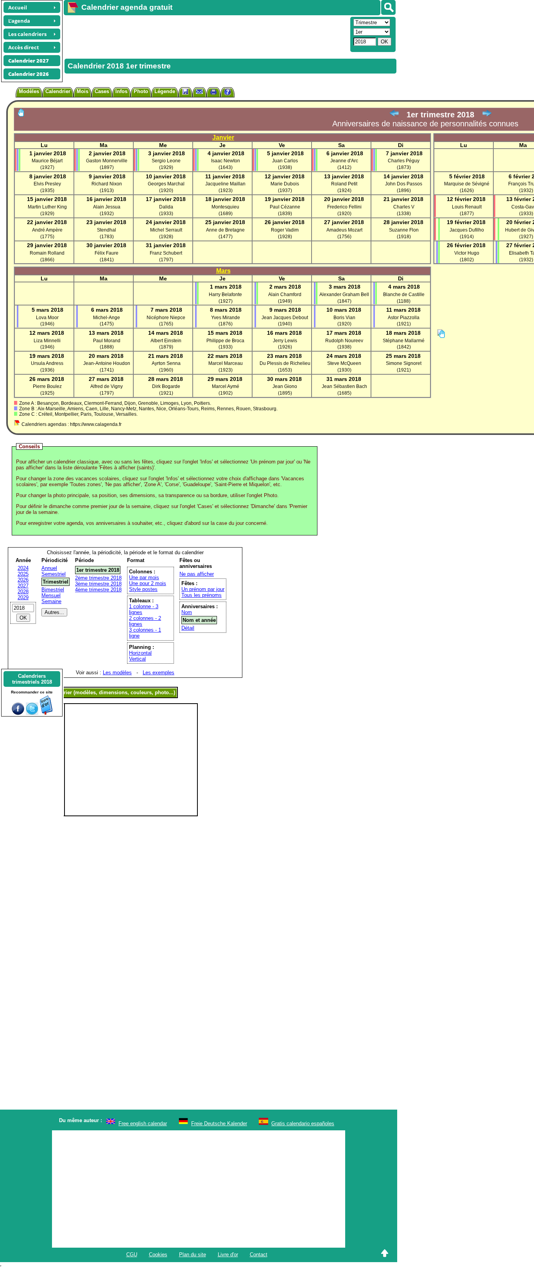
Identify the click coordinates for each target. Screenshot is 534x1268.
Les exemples (158, 672)
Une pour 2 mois (147, 583)
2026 (23, 580)
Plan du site (192, 1254)
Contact (258, 1254)
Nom (186, 612)
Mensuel (51, 595)
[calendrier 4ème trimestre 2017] (394, 114)
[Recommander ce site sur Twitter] (32, 713)
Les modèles (117, 672)
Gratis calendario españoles (302, 1123)
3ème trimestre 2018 (98, 584)
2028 (23, 591)
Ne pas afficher (196, 574)
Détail (187, 628)
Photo (141, 91)
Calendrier (57, 91)
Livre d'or (228, 1254)
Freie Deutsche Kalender (219, 1123)
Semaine (51, 601)
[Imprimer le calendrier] (213, 93)
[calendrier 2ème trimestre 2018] (486, 114)
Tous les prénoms (201, 595)
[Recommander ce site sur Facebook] (18, 713)
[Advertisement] (206, 33)
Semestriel (53, 574)
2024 (23, 568)
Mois (82, 91)
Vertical (137, 659)
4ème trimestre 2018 (98, 590)
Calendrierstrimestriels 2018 (32, 679)
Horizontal (140, 653)
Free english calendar (142, 1123)
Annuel (49, 568)
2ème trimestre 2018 (98, 578)
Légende (164, 91)
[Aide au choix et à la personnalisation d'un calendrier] (227, 93)
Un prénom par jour (202, 589)
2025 (23, 574)
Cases (102, 91)
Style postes (143, 589)
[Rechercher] (388, 7)
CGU (131, 1254)
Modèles (29, 91)
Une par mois (144, 577)
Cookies (158, 1254)
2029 (23, 597)
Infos (121, 91)
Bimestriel (52, 590)
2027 (23, 586)
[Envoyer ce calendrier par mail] (199, 91)
